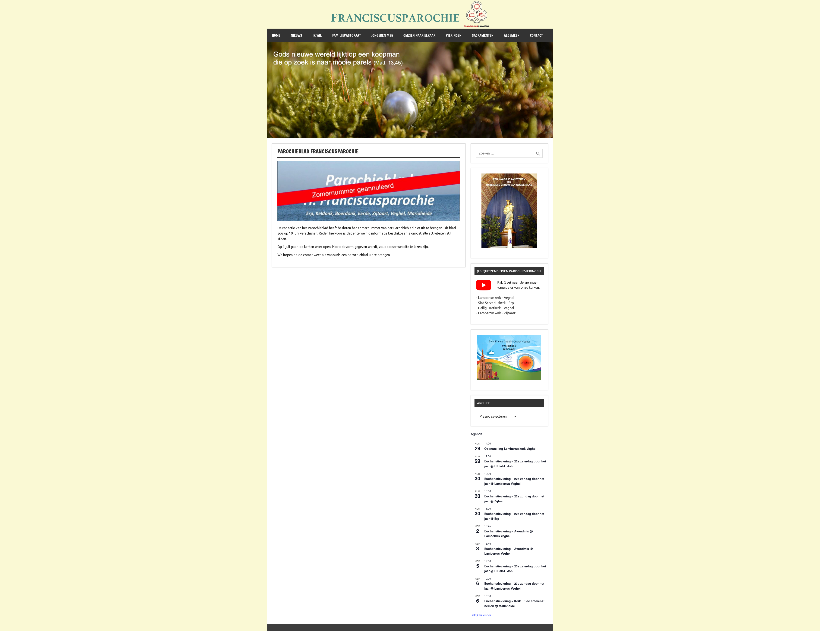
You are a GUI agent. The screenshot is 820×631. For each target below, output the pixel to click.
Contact (536, 35)
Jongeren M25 (382, 35)
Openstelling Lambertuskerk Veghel (510, 448)
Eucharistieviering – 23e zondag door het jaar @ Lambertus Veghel (514, 585)
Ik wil (317, 35)
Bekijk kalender (481, 615)
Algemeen (512, 35)
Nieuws (296, 35)
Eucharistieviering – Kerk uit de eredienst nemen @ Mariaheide (514, 603)
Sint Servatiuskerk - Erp (496, 303)
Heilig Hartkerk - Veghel (496, 308)
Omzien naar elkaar (419, 35)
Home (276, 35)
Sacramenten (482, 35)
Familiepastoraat (346, 35)
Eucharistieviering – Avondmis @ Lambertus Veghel (508, 533)
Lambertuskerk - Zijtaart (496, 313)
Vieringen (453, 35)
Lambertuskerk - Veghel (496, 298)
